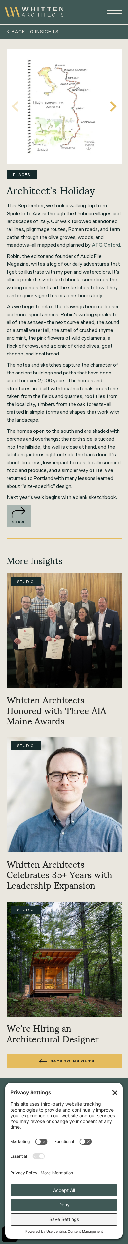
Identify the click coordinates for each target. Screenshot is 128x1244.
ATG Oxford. (106, 245)
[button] (111, 12)
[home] (34, 12)
